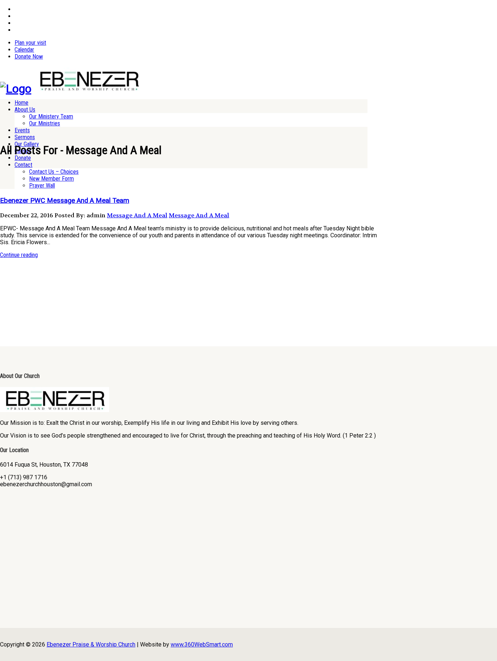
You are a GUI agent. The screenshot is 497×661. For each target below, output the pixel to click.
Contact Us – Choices (54, 171)
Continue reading (19, 254)
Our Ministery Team (51, 116)
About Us (25, 109)
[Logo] (15, 89)
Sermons (25, 137)
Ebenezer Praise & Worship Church (91, 644)
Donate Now (29, 56)
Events (22, 130)
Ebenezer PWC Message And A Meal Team (64, 201)
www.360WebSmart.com (202, 644)
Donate (23, 157)
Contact (23, 164)
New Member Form (51, 178)
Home (21, 102)
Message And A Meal (137, 215)
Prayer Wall (42, 185)
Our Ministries (44, 123)
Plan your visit (30, 42)
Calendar (24, 49)
